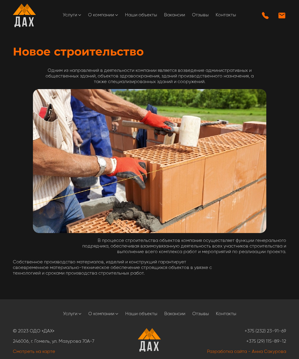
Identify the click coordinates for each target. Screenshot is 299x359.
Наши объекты (141, 15)
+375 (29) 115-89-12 (266, 341)
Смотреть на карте (34, 351)
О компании (101, 15)
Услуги (70, 15)
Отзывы (200, 15)
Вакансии (174, 15)
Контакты (226, 15)
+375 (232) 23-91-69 (265, 331)
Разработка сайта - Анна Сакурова (246, 351)
